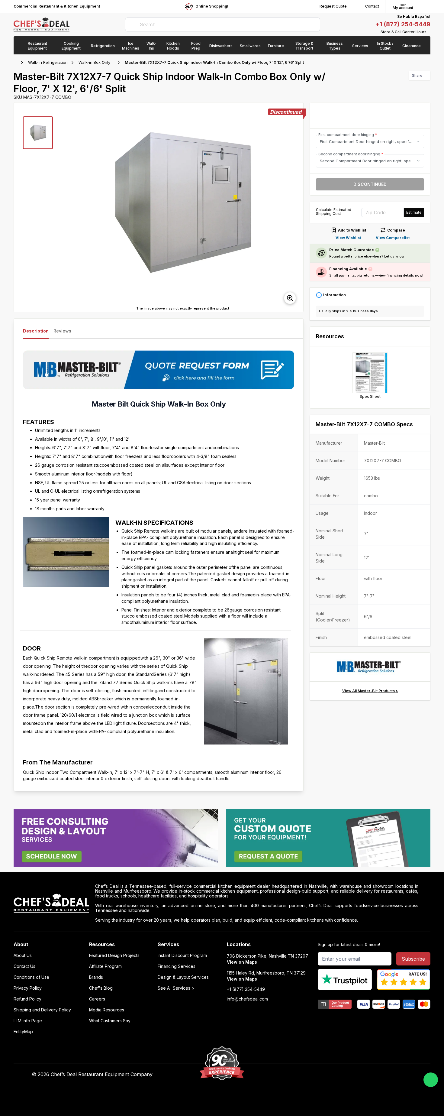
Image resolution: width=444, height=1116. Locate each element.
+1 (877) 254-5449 (402, 24)
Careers (97, 999)
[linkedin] (330, 1075)
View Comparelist (393, 237)
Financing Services (176, 966)
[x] (318, 1075)
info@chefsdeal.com (247, 999)
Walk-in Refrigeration (48, 62)
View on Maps (242, 962)
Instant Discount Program (182, 955)
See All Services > (176, 988)
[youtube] (306, 1075)
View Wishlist (348, 237)
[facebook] (294, 1075)
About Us (23, 955)
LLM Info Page (28, 1020)
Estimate (414, 212)
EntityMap (23, 1031)
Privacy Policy (28, 988)
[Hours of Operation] (429, 32)
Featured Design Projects (114, 955)
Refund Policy (27, 999)
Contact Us (24, 966)
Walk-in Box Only (94, 62)
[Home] (17, 62)
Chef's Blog (101, 988)
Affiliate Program (105, 966)
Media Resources (106, 1009)
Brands (96, 977)
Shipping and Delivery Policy (42, 1009)
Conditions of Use (31, 977)
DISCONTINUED (370, 184)
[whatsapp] (430, 1079)
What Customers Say (109, 1020)
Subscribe (413, 959)
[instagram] (341, 1075)
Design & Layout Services (183, 977)
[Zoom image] (290, 298)
